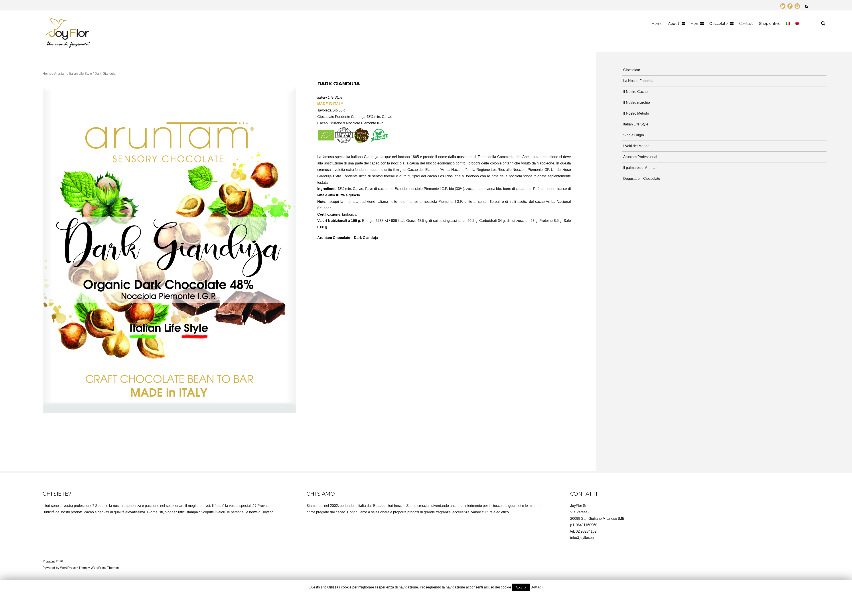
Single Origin (633, 135)
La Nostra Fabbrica (638, 81)
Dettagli (537, 587)
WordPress (68, 567)
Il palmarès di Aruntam (640, 168)
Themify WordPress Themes (99, 567)
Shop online (769, 23)
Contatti (746, 23)
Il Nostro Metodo (636, 113)
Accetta (521, 587)
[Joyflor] (68, 45)
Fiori (694, 23)
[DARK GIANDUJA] (169, 246)
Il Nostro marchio (636, 102)
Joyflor (50, 561)
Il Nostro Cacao (635, 92)
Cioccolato (718, 23)
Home (657, 23)
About (673, 23)
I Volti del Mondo (636, 146)
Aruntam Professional (640, 157)
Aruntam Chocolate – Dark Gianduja (347, 238)
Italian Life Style (80, 73)
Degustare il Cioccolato (641, 178)
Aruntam (60, 73)
